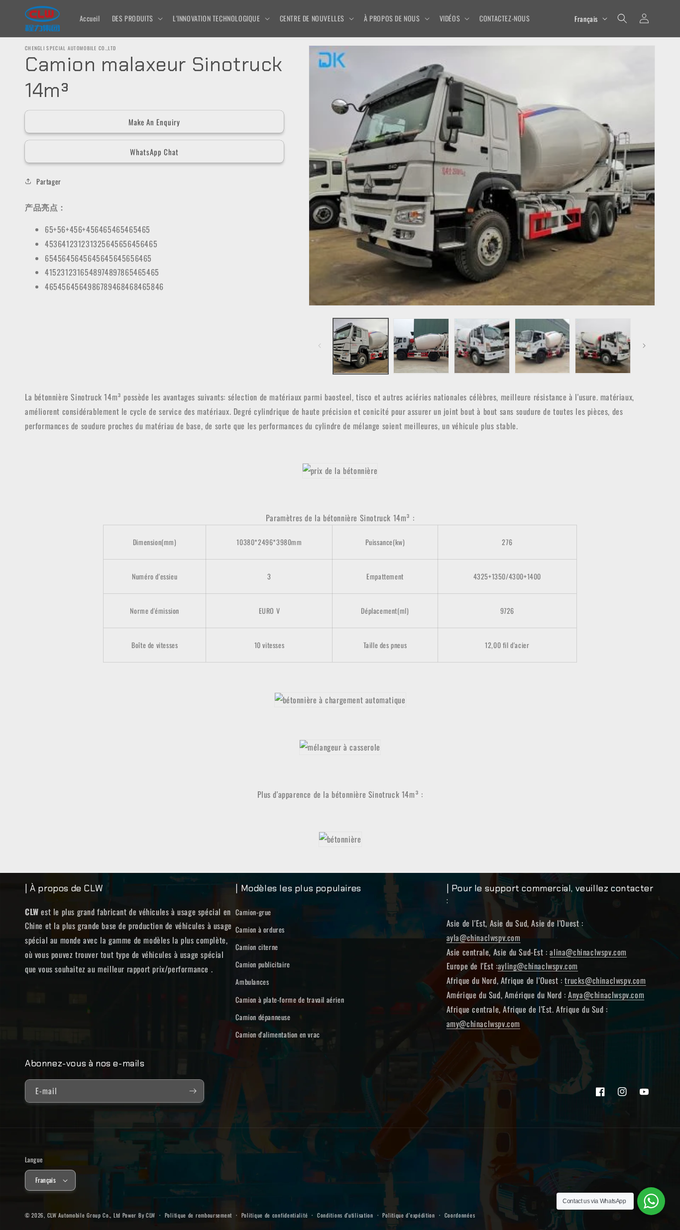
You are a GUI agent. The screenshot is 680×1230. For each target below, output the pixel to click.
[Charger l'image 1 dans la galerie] (361, 346)
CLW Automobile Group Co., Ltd (83, 1215)
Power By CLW (138, 1215)
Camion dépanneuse (262, 1017)
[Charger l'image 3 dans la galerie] (482, 346)
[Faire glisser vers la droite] (644, 346)
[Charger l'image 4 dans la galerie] (542, 346)
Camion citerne (256, 947)
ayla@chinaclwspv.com (484, 938)
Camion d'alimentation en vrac (277, 1034)
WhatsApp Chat (154, 151)
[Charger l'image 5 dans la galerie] (603, 346)
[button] (136, 18)
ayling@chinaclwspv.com (538, 966)
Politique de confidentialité (274, 1215)
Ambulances (252, 981)
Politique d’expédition (408, 1215)
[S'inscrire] (193, 1091)
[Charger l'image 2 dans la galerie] (421, 346)
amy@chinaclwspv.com (483, 1024)
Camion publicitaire (262, 964)
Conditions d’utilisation (345, 1215)
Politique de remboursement (198, 1215)
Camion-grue (253, 912)
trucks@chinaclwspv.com (605, 980)
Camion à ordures (260, 929)
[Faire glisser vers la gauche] (320, 346)
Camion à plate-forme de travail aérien (289, 999)
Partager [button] (48, 181)
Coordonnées (460, 1215)
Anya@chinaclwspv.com (606, 995)
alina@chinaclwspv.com (588, 952)
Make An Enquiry (154, 121)
